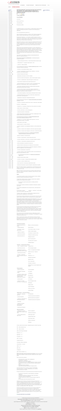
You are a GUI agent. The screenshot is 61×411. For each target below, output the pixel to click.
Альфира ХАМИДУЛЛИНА (21, 394)
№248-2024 (10, 99)
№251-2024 (10, 95)
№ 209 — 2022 (11, 156)
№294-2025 (10, 34)
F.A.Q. (48, 5)
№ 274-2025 (10, 62)
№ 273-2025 (10, 64)
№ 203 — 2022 (11, 163)
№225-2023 (10, 133)
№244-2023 (10, 105)
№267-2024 (10, 72)
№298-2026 (10, 28)
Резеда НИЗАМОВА (27, 394)
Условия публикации (30, 5)
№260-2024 (10, 82)
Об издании (22, 5)
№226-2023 (10, 132)
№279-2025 (10, 55)
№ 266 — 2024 (11, 74)
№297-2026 (10, 30)
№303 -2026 (10, 21)
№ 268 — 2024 (11, 71)
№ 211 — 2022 (11, 153)
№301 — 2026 (11, 24)
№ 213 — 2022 (11, 150)
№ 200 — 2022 (11, 166)
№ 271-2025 (10, 65)
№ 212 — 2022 (11, 152)
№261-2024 (10, 81)
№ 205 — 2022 (11, 160)
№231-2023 (10, 125)
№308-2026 (10, 14)
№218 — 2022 (11, 145)
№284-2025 (10, 48)
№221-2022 (10, 139)
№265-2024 (10, 75)
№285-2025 (10, 47)
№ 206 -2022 (10, 159)
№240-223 (10, 112)
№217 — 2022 (11, 143)
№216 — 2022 (11, 146)
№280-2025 (10, 54)
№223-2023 (10, 136)
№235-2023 (10, 119)
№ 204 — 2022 (11, 162)
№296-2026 (10, 31)
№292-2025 (10, 37)
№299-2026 (10, 27)
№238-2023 (10, 115)
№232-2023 (10, 123)
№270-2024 (10, 68)
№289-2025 (10, 41)
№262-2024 (10, 79)
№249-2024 (10, 98)
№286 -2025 (10, 45)
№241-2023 (10, 109)
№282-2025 (10, 51)
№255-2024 (10, 89)
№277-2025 (10, 58)
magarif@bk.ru (37, 406)
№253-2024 (10, 92)
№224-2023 (10, 135)
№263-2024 (10, 78)
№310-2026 (10, 11)
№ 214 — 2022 (11, 149)
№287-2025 (10, 44)
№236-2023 (10, 118)
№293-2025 (10, 35)
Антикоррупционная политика (36, 405)
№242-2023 (10, 108)
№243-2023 (10, 106)
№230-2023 (10, 126)
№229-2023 (10, 129)
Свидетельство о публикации (40, 5)
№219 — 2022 (11, 142)
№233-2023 (10, 122)
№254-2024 (10, 91)
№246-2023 (10, 102)
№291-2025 (10, 38)
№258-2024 (10, 85)
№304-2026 (10, 20)
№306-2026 (10, 17)
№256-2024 (10, 88)
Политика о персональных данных (26, 405)
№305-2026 (10, 18)
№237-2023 (10, 116)
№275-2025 (10, 61)
